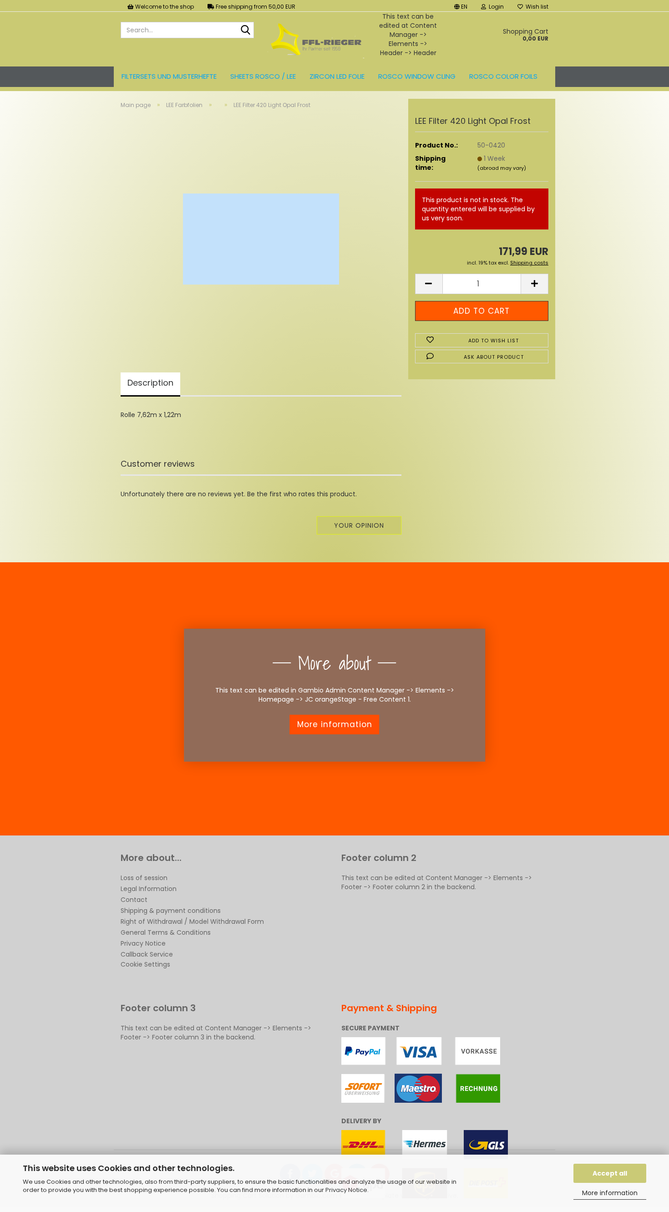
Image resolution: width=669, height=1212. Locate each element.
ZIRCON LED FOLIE (337, 76)
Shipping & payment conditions (171, 910)
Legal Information (149, 888)
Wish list (535, 6)
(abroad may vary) (501, 168)
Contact (134, 899)
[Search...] (245, 30)
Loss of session (144, 877)
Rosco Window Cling (417, 76)
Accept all (610, 1173)
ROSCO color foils (503, 76)
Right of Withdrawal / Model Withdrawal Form (192, 921)
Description (150, 382)
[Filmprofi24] (316, 39)
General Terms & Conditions (166, 932)
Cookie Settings (145, 964)
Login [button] (495, 6)
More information (610, 1192)
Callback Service (147, 954)
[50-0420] (261, 229)
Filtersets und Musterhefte (169, 76)
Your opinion (359, 525)
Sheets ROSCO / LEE (263, 76)
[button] (460, 5)
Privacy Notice (346, 1190)
